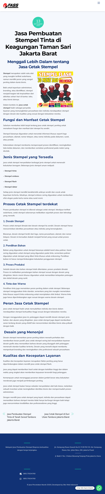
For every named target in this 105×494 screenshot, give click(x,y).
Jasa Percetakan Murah (37, 485)
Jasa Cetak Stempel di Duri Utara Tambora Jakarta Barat (55, 415)
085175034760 (29, 474)
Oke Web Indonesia (70, 485)
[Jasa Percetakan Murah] (11, 7)
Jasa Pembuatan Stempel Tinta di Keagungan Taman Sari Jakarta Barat (38, 43)
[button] (99, 488)
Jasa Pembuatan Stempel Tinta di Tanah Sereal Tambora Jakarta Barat (21, 417)
